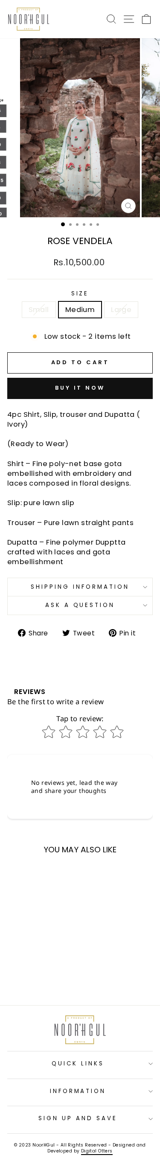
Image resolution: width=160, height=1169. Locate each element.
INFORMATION (78, 1091)
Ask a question (80, 605)
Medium (80, 310)
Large (121, 310)
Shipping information (80, 587)
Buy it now (80, 388)
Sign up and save (77, 1118)
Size (80, 294)
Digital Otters (97, 1151)
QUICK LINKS (78, 1063)
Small (39, 310)
